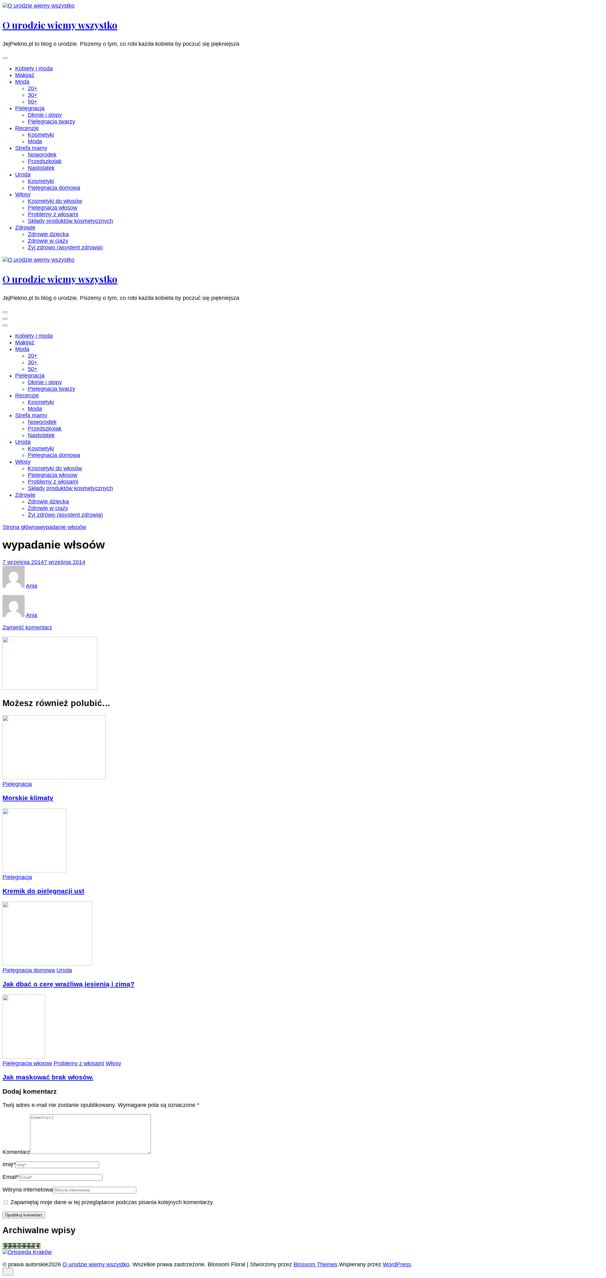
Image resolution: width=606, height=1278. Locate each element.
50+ (33, 101)
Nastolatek (41, 168)
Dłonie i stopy (45, 115)
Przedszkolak (45, 161)
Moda (22, 82)
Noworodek (42, 155)
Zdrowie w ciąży (48, 241)
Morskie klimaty (28, 797)
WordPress (397, 1264)
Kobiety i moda (34, 68)
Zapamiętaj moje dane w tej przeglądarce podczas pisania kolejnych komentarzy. (112, 1202)
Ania (31, 586)
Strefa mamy (31, 148)
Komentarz (16, 1152)
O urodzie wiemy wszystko (60, 25)
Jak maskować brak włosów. (48, 1077)
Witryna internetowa (28, 1189)
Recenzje (27, 128)
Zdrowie (25, 227)
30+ (33, 95)
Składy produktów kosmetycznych (70, 221)
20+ (33, 88)
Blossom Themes (315, 1264)
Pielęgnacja (30, 108)
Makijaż (24, 75)
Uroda (23, 174)
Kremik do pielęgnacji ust (43, 891)
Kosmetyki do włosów (55, 201)
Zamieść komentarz (27, 627)
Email (11, 1177)
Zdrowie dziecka (48, 234)
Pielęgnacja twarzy (51, 121)
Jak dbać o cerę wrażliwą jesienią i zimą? (68, 984)
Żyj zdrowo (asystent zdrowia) (65, 247)
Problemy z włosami (53, 214)
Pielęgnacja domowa (54, 188)
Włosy (23, 194)
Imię (9, 1164)
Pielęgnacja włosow (52, 208)
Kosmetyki (41, 135)
